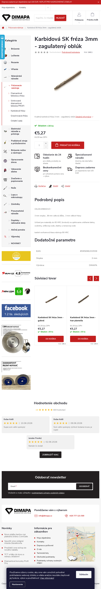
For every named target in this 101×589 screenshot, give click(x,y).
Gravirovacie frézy (19, 115)
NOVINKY (16, 243)
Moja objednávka (8, 7)
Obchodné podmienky (46, 557)
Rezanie (15, 62)
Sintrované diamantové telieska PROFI (17, 103)
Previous (90, 278)
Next (96, 278)
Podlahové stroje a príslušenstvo (19, 142)
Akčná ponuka (18, 229)
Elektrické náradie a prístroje (16, 131)
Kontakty (22, 7)
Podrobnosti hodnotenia (71, 52)
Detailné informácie (83, 117)
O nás (39, 549)
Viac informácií (47, 578)
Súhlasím (83, 574)
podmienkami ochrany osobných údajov (48, 493)
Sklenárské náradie (16, 77)
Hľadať (60, 17)
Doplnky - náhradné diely (18, 221)
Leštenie (15, 55)
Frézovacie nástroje (16, 87)
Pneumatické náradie (17, 212)
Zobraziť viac (50, 454)
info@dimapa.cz (45, 516)
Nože (13, 187)
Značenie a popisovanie (17, 180)
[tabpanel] (51, 315)
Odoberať (84, 486)
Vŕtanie (14, 69)
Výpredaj (15, 236)
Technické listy (43, 553)
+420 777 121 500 (76, 516)
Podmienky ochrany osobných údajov (49, 561)
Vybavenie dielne (16, 170)
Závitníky (15, 204)
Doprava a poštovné (45, 545)
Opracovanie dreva (17, 161)
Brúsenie (15, 48)
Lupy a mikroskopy (16, 196)
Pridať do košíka (70, 145)
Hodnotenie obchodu (50, 403)
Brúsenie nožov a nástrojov (18, 151)
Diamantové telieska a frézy (17, 94)
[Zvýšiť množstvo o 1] (46, 143)
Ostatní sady (16, 120)
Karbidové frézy (18, 110)
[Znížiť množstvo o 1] (46, 147)
